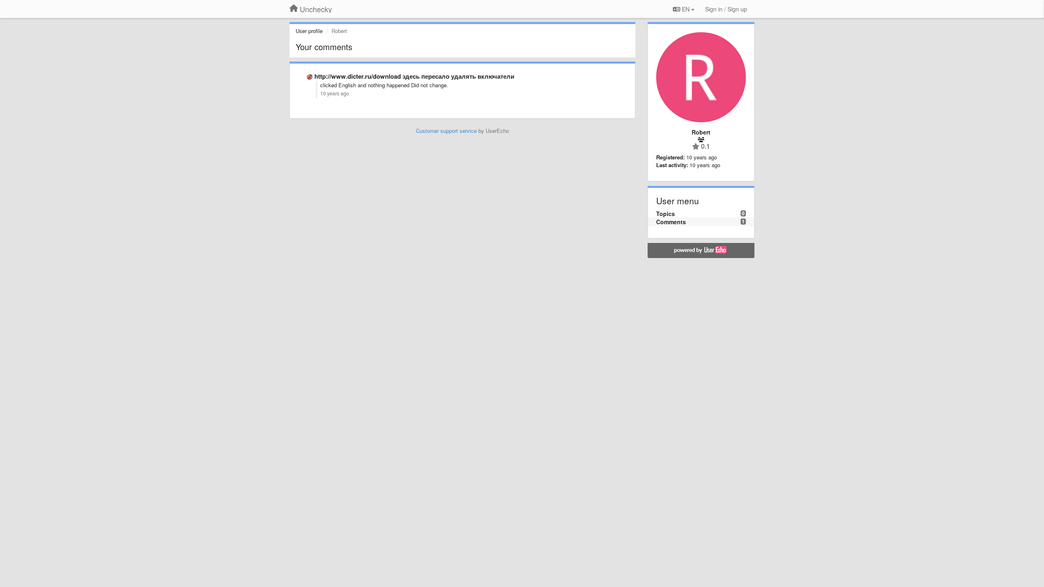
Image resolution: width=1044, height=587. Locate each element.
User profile (309, 31)
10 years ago (334, 93)
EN (685, 9)
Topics (665, 214)
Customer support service (446, 131)
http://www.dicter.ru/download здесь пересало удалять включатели (414, 76)
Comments (671, 222)
